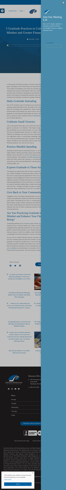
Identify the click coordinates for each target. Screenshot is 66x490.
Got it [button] (18, 484)
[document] (33, 245)
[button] (63, 3)
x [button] (33, 473)
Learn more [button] (7, 479)
